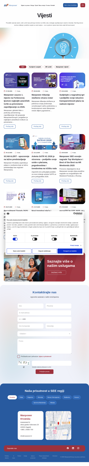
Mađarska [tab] (67, 397)
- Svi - (23, 67)
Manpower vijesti (62, 67)
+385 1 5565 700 (26, 429)
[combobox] (20, 319)
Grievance (54, 456)
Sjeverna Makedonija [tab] (40, 402)
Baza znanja (42, 5)
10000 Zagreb (25, 427)
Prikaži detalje (74, 245)
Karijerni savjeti (35, 67)
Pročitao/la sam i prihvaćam (36, 356)
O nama (48, 5)
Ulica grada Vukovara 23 (29, 425)
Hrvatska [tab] (12, 397)
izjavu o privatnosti (45, 356)
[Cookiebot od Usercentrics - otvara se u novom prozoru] (74, 213)
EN (83, 5)
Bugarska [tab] (30, 397)
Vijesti (36, 5)
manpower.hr (25, 422)
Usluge (32, 5)
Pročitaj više (9, 126)
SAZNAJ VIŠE (56, 272)
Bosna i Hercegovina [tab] (53, 397)
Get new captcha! (24, 367)
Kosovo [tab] (76, 397)
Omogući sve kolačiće (70, 251)
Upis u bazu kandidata (70, 5)
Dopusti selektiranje (45, 251)
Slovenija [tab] (40, 397)
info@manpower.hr (26, 436)
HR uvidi (48, 67)
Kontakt (53, 5)
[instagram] (77, 448)
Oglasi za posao (25, 5)
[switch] (34, 239)
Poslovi (19, 456)
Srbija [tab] (21, 397)
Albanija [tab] (52, 402)
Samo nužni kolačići (19, 251)
